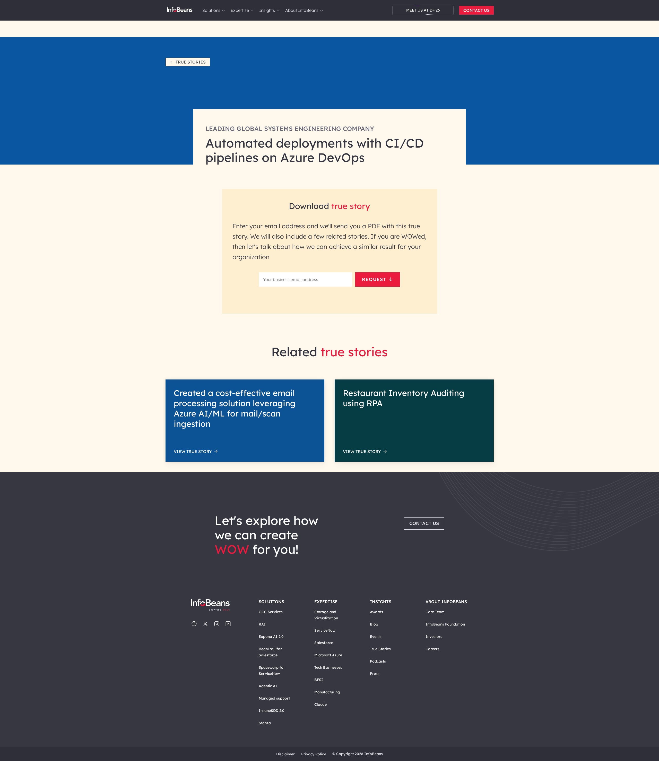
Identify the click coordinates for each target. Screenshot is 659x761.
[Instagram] (217, 624)
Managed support (274, 698)
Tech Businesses (328, 667)
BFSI (318, 679)
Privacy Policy (313, 754)
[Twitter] (205, 624)
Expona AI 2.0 (271, 636)
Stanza (265, 723)
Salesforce (323, 642)
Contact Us (476, 10)
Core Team (435, 612)
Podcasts (378, 661)
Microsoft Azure (328, 655)
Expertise (240, 10)
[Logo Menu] (180, 10)
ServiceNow (324, 630)
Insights (267, 10)
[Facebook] (194, 624)
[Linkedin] (228, 624)
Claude (320, 704)
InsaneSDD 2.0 (271, 710)
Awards (376, 612)
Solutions (211, 10)
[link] (223, 10)
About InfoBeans (301, 10)
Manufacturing (327, 692)
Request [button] (374, 279)
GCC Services (271, 612)
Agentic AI (268, 686)
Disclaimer (285, 754)
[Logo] (215, 605)
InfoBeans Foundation (445, 624)
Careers (432, 649)
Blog (374, 624)
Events (375, 636)
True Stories (191, 62)
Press (374, 673)
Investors (434, 636)
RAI (262, 624)
